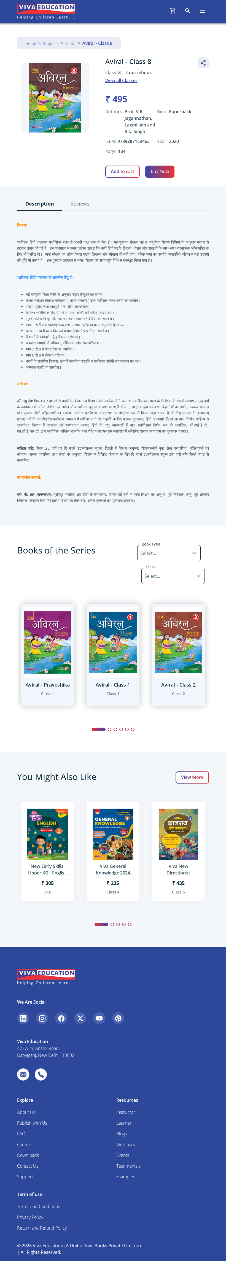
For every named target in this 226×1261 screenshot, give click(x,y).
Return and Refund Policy (42, 1228)
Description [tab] (39, 203)
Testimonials (128, 1166)
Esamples (125, 1177)
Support (25, 1177)
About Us (26, 1112)
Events (122, 1155)
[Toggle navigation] (202, 11)
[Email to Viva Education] (23, 1074)
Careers (24, 1144)
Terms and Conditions (38, 1206)
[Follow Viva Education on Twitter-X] (80, 1018)
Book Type (151, 544)
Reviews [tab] (80, 203)
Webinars (125, 1144)
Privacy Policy (30, 1217)
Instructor (125, 1112)
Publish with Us (32, 1123)
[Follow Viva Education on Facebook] (61, 1018)
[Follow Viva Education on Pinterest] (118, 1018)
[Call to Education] (41, 1074)
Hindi (71, 43)
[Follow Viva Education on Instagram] (42, 1018)
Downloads (28, 1155)
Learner (123, 1123)
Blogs (121, 1134)
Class (150, 566)
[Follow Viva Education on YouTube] (99, 1018)
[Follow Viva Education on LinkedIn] (23, 1018)
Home (30, 43)
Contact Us (27, 1166)
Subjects (51, 43)
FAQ (21, 1134)
